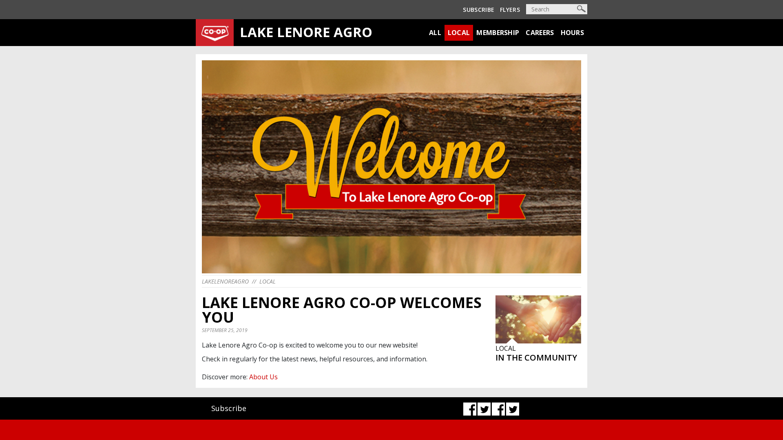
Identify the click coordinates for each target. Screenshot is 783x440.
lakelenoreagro (225, 281)
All (435, 32)
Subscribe (478, 9)
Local (459, 32)
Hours (572, 32)
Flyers (510, 9)
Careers (540, 32)
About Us (263, 376)
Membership (497, 32)
